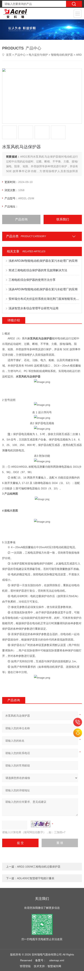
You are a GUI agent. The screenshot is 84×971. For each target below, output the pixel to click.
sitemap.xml (56, 960)
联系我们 (62, 219)
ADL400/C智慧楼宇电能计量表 (35, 878)
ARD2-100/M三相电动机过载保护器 (38, 866)
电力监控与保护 (38, 54)
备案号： (40, 960)
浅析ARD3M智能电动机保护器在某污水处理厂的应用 (43, 260)
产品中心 (20, 54)
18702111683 (77, 722)
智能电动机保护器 (62, 54)
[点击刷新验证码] (40, 824)
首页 (9, 54)
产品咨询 (21, 219)
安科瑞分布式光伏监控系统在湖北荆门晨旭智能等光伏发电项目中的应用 (44, 298)
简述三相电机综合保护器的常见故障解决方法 (38, 270)
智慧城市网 (54, 966)
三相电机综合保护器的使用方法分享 (32, 279)
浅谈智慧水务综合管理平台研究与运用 (33, 308)
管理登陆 (25, 966)
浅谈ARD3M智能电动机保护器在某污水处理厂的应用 (43, 289)
